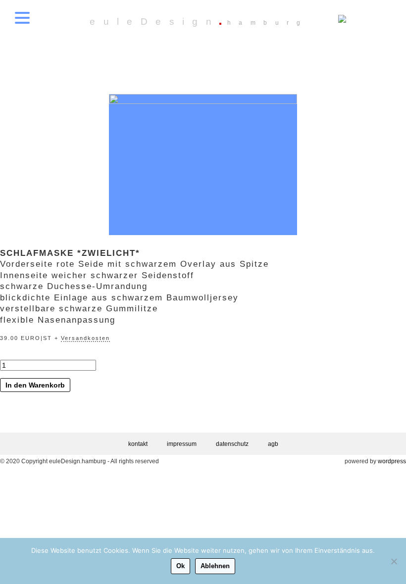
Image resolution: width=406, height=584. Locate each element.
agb (273, 443)
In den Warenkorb (35, 385)
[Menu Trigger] (22, 17)
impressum (182, 443)
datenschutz (232, 443)
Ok (180, 566)
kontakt (138, 443)
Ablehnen (215, 566)
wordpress (392, 461)
